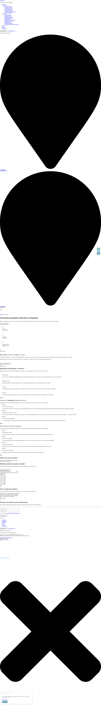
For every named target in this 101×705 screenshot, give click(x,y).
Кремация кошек (8, 14)
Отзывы (4, 27)
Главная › (2, 314)
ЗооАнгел (2, 0)
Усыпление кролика (9, 10)
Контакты (4, 28)
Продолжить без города (4, 557)
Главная (3, 4)
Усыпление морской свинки (10, 11)
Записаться (2, 307)
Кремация (4, 13)
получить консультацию (4, 363)
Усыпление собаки (8, 7)
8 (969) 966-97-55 (11, 30)
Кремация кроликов (9, 18)
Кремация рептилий (9, 23)
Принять (4, 701)
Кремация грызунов (9, 17)
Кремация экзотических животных (12, 24)
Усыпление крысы (8, 9)
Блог (3, 26)
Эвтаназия (4, 5)
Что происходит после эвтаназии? (8, 496)
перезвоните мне (3, 528)
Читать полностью (4, 699)
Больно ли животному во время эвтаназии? (9, 494)
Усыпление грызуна (9, 8)
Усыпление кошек (8, 6)
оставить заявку (3, 515)
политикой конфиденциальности (13, 513)
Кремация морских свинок (10, 20)
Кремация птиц (8, 22)
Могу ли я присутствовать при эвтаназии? (9, 495)
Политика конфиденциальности (6, 537)
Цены (3, 25)
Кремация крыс (8, 19)
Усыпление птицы (8, 12)
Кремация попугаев (9, 21)
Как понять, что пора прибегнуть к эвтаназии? (10, 493)
